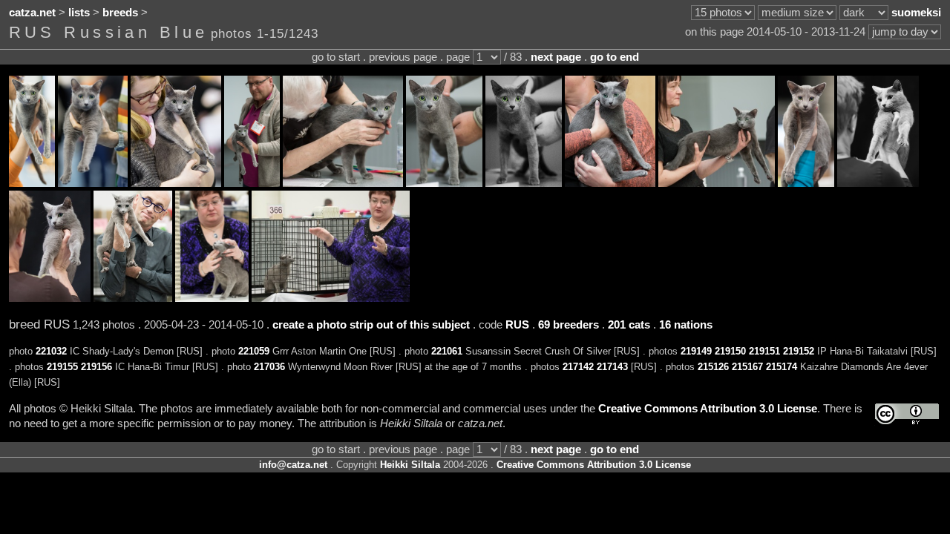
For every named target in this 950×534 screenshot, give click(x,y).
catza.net (32, 13)
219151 (764, 351)
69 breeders (568, 325)
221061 (446, 351)
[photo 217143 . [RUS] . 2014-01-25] (50, 298)
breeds (120, 13)
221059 (253, 351)
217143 (612, 366)
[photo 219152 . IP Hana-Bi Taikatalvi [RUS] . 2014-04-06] (523, 183)
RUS (517, 325)
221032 (51, 351)
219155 (62, 366)
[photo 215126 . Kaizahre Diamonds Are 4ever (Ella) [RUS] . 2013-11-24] (133, 298)
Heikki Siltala (410, 464)
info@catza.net (293, 464)
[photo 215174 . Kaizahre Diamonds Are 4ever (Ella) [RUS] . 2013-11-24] (331, 298)
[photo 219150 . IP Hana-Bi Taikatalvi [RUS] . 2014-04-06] (343, 183)
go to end (614, 57)
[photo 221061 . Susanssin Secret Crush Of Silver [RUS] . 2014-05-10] (176, 183)
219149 (696, 351)
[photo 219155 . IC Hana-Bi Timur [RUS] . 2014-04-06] (610, 183)
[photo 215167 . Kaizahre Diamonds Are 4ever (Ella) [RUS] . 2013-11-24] (212, 298)
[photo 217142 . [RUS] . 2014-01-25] (878, 183)
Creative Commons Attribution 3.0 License (707, 409)
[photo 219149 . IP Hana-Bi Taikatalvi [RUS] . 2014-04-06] (252, 183)
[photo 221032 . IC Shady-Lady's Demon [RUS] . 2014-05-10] (32, 183)
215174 (781, 366)
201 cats (629, 325)
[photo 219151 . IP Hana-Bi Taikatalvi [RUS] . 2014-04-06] (444, 183)
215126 (713, 366)
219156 (96, 366)
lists (79, 13)
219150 (730, 351)
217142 (578, 366)
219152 (798, 351)
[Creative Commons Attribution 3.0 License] (907, 414)
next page (556, 57)
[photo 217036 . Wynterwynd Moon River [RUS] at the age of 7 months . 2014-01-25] (806, 183)
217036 (269, 366)
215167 (747, 366)
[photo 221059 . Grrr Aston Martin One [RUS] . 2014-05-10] (93, 183)
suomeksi (916, 13)
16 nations (685, 325)
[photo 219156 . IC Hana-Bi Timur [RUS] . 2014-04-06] (716, 183)
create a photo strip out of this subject (371, 325)
